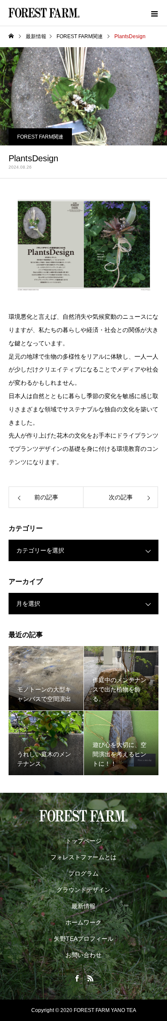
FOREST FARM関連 (40, 137)
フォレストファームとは (83, 857)
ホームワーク (83, 922)
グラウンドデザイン (83, 889)
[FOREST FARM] (83, 816)
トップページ (83, 840)
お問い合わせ (83, 955)
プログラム (83, 873)
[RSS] (90, 978)
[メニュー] (154, 13)
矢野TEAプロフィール (83, 938)
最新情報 (83, 906)
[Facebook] (76, 978)
